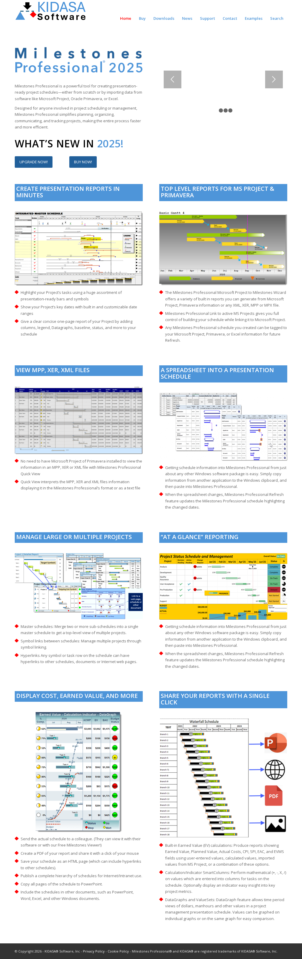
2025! (110, 143)
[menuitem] (125, 16)
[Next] (274, 79)
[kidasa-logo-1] (51, 13)
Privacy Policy (94, 951)
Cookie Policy (118, 951)
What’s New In (56, 143)
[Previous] (172, 79)
